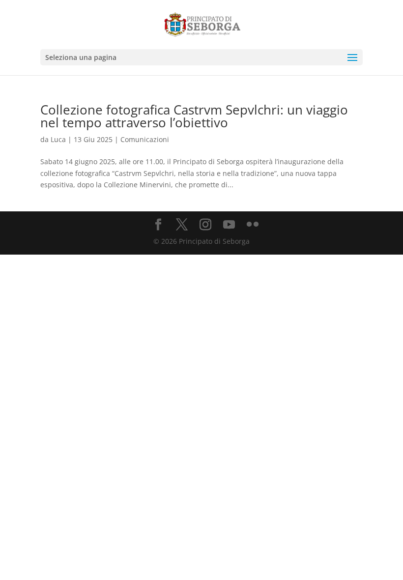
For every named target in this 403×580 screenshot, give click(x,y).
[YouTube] (229, 225)
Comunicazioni (144, 139)
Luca (58, 139)
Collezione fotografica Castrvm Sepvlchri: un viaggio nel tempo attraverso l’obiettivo (194, 116)
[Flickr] (253, 225)
